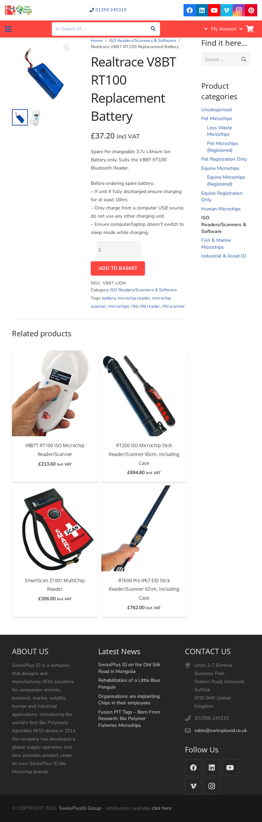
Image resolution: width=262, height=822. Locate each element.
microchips (118, 306)
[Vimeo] (226, 10)
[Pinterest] (251, 10)
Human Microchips (221, 209)
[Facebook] (190, 10)
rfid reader (150, 306)
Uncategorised (216, 109)
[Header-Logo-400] (18, 10)
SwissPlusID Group (80, 808)
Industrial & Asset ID (223, 256)
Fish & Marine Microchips (216, 243)
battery (108, 298)
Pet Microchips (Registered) (222, 146)
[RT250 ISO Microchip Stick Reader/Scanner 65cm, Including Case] (144, 394)
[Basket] (249, 29)
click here (161, 808)
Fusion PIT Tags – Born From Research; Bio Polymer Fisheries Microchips (129, 719)
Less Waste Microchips (219, 131)
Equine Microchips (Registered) (226, 180)
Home (97, 40)
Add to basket (118, 268)
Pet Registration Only (224, 159)
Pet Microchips (216, 118)
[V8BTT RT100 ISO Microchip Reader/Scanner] (55, 394)
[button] (8, 29)
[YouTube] (214, 10)
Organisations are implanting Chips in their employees (129, 699)
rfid (134, 306)
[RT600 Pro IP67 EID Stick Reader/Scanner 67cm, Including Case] (144, 528)
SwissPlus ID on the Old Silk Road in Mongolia (129, 668)
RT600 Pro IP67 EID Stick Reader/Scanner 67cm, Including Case (144, 589)
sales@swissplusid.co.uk (220, 730)
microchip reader (133, 298)
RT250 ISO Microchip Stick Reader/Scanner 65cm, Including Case (144, 454)
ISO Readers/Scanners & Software (142, 40)
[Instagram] (239, 10)
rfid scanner (173, 306)
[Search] (153, 28)
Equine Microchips (220, 168)
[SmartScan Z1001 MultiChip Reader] (55, 528)
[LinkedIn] (202, 10)
